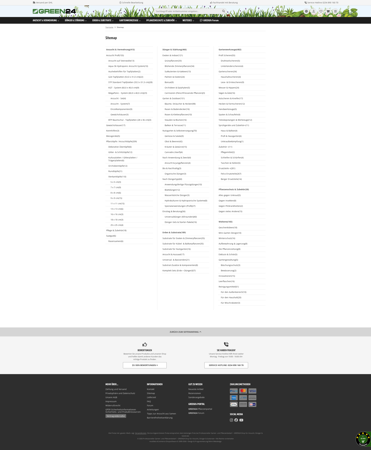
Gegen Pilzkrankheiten (231, 206)
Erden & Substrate (101, 20)
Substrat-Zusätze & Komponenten (180, 265)
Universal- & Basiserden (176, 259)
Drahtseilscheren (230, 60)
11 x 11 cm (117, 203)
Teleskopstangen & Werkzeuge (235, 119)
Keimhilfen (112, 130)
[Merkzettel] (321, 11)
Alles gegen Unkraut (230, 195)
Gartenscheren (228, 71)
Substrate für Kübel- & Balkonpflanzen (183, 243)
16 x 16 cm (117, 214)
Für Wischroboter (230, 302)
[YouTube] (241, 420)
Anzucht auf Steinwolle (121, 60)
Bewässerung (228, 270)
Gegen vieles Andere (230, 211)
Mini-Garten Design (230, 232)
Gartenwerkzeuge (128, 20)
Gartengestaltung (228, 259)
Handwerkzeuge (228, 109)
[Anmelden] (313, 11)
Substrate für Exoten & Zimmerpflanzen (184, 238)
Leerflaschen (227, 281)
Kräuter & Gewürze (176, 146)
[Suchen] (223, 11)
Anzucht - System (120, 103)
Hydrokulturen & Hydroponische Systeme (186, 200)
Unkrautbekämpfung (232, 141)
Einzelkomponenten (121, 109)
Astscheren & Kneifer (231, 98)
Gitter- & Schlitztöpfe (120, 152)
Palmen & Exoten (175, 76)
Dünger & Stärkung (74, 20)
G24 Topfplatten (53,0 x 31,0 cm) (125, 76)
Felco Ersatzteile (231, 173)
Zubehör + (225, 146)
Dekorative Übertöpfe (120, 146)
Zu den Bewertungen (144, 365)
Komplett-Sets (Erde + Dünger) (179, 270)
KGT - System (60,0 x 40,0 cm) (123, 87)
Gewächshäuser (119, 114)
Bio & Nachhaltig (172, 168)
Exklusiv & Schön (228, 254)
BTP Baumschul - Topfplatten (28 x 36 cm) (129, 119)
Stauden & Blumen (176, 119)
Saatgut (111, 235)
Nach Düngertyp (172, 179)
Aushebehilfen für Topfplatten (124, 71)
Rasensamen (115, 241)
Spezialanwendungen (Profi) (180, 206)
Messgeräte (113, 136)
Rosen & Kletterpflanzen (178, 114)
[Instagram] (231, 420)
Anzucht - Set (118, 98)
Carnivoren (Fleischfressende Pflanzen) (185, 93)
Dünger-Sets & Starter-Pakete (181, 222)
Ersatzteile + (227, 168)
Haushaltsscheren (231, 76)
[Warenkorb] (328, 11)
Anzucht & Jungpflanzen (177, 163)
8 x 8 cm (116, 192)
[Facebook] (236, 420)
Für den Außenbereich (233, 292)
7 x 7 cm (116, 187)
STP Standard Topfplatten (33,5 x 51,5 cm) (130, 82)
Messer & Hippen (229, 87)
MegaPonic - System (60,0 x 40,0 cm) (127, 93)
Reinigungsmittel (229, 286)
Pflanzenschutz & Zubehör (160, 20)
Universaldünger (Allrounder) (181, 216)
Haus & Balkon (229, 130)
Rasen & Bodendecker (177, 109)
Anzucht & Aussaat (173, 254)
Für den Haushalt (231, 297)
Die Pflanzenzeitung (229, 249)
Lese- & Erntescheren (232, 82)
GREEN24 (211, 20)
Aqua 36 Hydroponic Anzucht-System (128, 66)
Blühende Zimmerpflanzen (179, 66)
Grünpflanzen (173, 60)
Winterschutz (227, 238)
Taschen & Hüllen (230, 163)
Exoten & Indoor (173, 55)
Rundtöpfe (115, 171)
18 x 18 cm (117, 219)
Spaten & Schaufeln (229, 114)
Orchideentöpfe (117, 165)
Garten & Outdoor (174, 98)
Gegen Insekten (227, 200)
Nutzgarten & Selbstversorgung (180, 130)
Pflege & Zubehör (116, 230)
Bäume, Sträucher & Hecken (180, 103)
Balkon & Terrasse (175, 125)
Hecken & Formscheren (232, 103)
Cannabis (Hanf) (174, 152)
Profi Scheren (227, 55)
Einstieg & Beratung (174, 211)
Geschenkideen (228, 227)
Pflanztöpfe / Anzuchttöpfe (121, 141)
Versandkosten (140, 433)
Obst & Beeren (173, 141)
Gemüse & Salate (174, 136)
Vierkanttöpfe (117, 176)
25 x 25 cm (117, 225)
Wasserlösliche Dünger (177, 195)
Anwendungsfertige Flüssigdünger (183, 184)
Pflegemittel (228, 152)
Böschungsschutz (230, 265)
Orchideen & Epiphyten (177, 87)
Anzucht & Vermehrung (45, 20)
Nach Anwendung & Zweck (177, 157)
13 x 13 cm (117, 208)
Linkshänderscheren (232, 66)
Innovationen (227, 276)
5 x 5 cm (116, 182)
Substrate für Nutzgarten (177, 249)
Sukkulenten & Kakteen (178, 71)
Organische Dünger (175, 173)
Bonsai (169, 82)
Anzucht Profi (115, 55)
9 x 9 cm (116, 198)
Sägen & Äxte (227, 93)
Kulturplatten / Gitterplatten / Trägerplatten (122, 159)
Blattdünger (172, 189)
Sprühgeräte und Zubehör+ (234, 125)
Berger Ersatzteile (231, 179)
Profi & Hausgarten (231, 136)
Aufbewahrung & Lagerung (233, 243)
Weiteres (187, 20)
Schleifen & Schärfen (232, 157)
